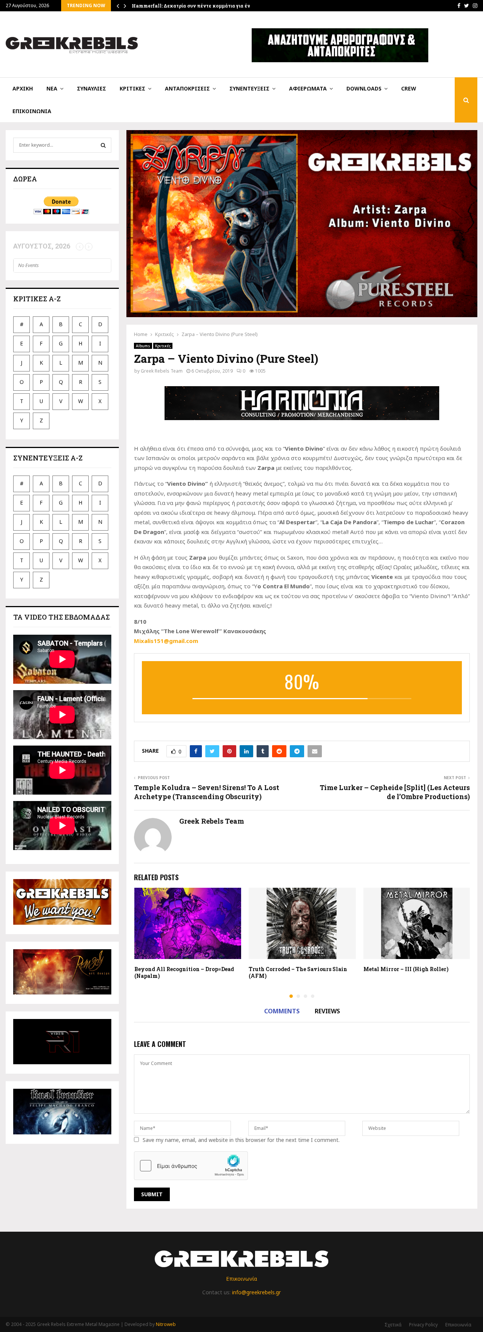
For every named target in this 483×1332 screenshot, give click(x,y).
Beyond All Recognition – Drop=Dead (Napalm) (184, 972)
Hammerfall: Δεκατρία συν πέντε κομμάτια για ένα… (194, 6)
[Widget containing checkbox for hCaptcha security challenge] (191, 1165)
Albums (143, 345)
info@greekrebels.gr (256, 1292)
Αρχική (22, 88)
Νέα (51, 88)
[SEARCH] (103, 145)
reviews (327, 1011)
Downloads (363, 88)
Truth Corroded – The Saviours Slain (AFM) (298, 972)
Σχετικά (393, 1324)
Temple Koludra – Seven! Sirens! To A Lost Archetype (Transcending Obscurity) (206, 792)
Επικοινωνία (31, 111)
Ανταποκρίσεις (187, 88)
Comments (282, 1011)
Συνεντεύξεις (249, 88)
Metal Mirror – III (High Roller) (406, 969)
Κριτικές (132, 88)
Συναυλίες (91, 88)
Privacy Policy (423, 1324)
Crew (408, 88)
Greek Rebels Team (162, 371)
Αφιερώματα (308, 88)
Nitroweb (166, 1324)
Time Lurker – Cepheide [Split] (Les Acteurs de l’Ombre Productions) (395, 792)
